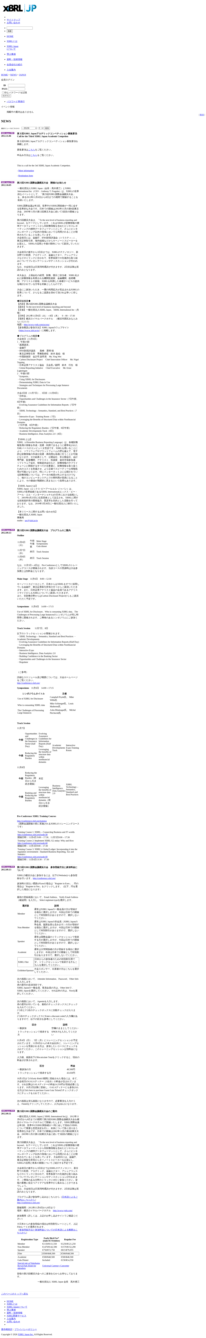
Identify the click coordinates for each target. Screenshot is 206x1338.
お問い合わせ (13, 22)
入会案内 (11, 1318)
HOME (4, 75)
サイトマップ (13, 20)
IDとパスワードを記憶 (15, 92)
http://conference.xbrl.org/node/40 (33, 843)
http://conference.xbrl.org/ (28, 683)
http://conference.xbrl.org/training (32, 821)
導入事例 (11, 1310)
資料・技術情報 (14, 1313)
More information (26, 170)
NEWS (13, 75)
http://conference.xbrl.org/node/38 (33, 834)
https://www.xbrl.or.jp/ (29, 330)
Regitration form (25, 175)
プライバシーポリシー (25, 1329)
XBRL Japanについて (17, 1307)
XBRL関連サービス (16, 1316)
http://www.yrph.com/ (62, 1210)
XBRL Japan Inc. (26, 1334)
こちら (31, 149)
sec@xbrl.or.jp (31, 520)
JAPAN (22, 75)
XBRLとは (12, 1304)
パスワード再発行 (16, 101)
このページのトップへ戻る (14, 1294)
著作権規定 (6, 1329)
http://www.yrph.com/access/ (36, 324)
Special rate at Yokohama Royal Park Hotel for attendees (29, 1265)
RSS (202, 115)
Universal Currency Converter (55, 1266)
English (10, 17)
